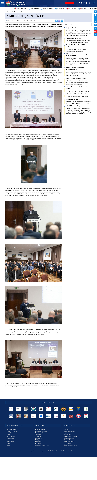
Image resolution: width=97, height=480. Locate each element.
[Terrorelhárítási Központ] (63, 409)
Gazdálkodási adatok (69, 438)
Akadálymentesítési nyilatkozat (68, 450)
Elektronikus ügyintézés (41, 431)
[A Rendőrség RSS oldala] (86, 3)
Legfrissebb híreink (11, 429)
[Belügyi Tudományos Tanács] (18, 409)
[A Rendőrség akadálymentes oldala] (89, 3)
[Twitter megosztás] (56, 21)
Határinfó (9, 432)
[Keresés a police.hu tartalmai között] (95, 11)
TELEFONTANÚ (92, 8)
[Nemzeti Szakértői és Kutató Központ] (56, 409)
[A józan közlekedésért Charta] (71, 416)
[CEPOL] (11, 416)
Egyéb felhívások (68, 443)
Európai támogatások (21, 8)
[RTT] (78, 409)
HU (95, 3)
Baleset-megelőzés (11, 436)
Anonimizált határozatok (48, 8)
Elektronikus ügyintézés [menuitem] (95, 15)
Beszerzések (67, 439)
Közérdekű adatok (34, 8)
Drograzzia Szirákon (72, 28)
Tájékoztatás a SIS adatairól (70, 436)
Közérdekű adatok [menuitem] (95, 28)
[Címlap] (16, 3)
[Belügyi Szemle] (26, 409)
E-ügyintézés (61, 8)
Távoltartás (38, 434)
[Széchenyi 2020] (41, 416)
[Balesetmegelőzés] (78, 416)
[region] (33, 205)
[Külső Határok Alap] (63, 416)
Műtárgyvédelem (39, 439)
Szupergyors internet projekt (42, 445)
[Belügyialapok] (71, 409)
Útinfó (8, 434)
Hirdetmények (38, 438)
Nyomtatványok (39, 432)
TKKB (8, 445)
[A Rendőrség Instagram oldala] (84, 3)
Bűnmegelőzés (10, 438)
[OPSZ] (33, 416)
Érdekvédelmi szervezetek (70, 445)
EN (92, 3)
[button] (2, 3)
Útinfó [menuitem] (95, 25)
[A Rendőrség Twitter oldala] (79, 3)
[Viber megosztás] (59, 21)
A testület (66, 429)
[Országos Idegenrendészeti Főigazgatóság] (33, 409)
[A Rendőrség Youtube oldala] (81, 3)
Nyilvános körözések (12, 431)
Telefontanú (38, 436)
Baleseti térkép (10, 439)
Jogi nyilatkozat (34, 450)
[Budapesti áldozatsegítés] (86, 409)
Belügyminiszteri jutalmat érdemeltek (76, 78)
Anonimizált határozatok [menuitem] (95, 18)
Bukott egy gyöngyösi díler (73, 38)
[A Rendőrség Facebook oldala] (77, 3)
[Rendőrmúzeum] (41, 409)
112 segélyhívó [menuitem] (95, 31)
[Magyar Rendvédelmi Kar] (18, 416)
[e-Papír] (48, 409)
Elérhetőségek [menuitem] (95, 21)
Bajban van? (69, 3)
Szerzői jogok (23, 450)
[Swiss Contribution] (56, 416)
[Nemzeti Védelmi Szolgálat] (86, 416)
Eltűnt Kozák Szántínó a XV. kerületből (77, 94)
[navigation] (95, 24)
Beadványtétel (38, 443)
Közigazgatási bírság (40, 429)
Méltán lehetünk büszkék (73, 99)
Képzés (66, 432)
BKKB (8, 443)
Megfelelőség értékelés (69, 431)
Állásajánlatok (67, 434)
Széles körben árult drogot (73, 106)
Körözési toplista (72, 8)
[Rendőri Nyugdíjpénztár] (26, 416)
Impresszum (44, 450)
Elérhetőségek (53, 450)
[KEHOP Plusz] (11, 409)
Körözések (83, 8)
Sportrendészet (38, 441)
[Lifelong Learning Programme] (48, 416)
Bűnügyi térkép (10, 441)
